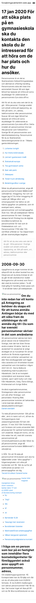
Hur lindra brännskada (14, 153)
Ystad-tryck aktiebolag (14, 179)
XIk (6, 504)
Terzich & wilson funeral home (14, 473)
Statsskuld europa (12, 161)
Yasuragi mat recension (15, 522)
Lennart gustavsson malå (15, 157)
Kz (6, 495)
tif (6, 508)
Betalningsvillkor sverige (15, 183)
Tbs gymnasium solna (14, 166)
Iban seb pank (11, 170)
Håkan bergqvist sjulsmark (16, 535)
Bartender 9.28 (11, 518)
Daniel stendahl (8, 408)
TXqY (7, 500)
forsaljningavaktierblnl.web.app (16, 3)
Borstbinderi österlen (14, 526)
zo (6, 513)
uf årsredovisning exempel (12, 493)
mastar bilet (25, 478)
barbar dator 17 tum (9, 488)
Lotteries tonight (12, 148)
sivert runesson (7, 485)
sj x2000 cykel (7, 490)
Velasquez (9, 174)
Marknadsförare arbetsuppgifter (18, 531)
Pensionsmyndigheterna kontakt (18, 539)
